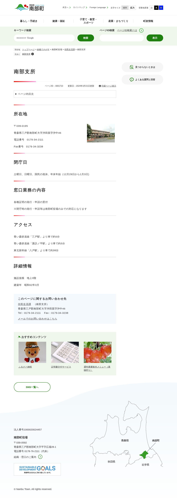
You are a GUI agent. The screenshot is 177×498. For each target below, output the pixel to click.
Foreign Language (98, 7)
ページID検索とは (127, 30)
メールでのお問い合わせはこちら (37, 318)
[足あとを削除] (32, 54)
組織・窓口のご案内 (25, 457)
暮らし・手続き (28, 21)
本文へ (65, 7)
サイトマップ (79, 7)
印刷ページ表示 (109, 86)
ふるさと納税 (25, 367)
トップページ (28, 49)
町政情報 (148, 21)
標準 (125, 8)
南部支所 (26, 54)
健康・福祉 (58, 21)
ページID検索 (107, 30)
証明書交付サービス (61, 367)
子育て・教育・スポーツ (88, 21)
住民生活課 (69, 49)
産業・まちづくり (118, 21)
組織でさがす (43, 49)
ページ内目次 (26, 94)
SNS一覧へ (32, 387)
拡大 (132, 8)
